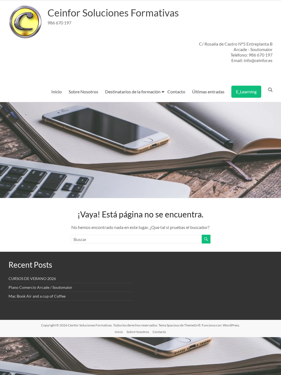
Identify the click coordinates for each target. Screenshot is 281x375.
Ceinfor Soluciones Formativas (113, 13)
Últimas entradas (208, 91)
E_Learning (246, 91)
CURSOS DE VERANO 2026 (32, 278)
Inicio (56, 91)
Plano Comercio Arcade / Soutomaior (40, 287)
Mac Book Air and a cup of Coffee (37, 296)
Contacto (176, 91)
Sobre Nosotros (83, 91)
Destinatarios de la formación (133, 91)
